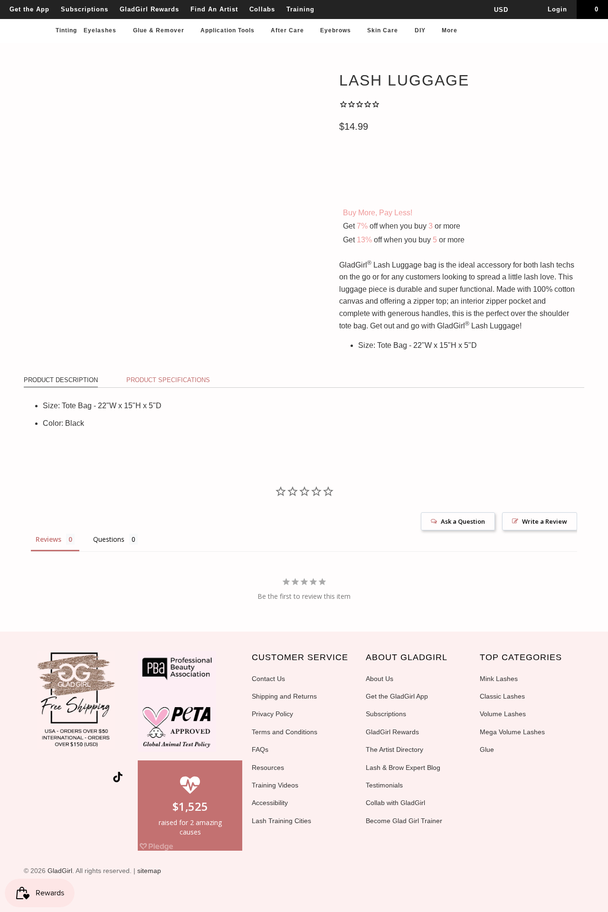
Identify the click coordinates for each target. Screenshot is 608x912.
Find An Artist (214, 9)
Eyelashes (101, 30)
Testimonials (384, 785)
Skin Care (383, 30)
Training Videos (275, 785)
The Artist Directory (394, 749)
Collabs (262, 9)
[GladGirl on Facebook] (52, 779)
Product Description (61, 380)
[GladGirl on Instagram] (103, 779)
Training (300, 9)
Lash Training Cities (281, 821)
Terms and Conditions (284, 732)
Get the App (29, 9)
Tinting (66, 30)
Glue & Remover (159, 30)
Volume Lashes (503, 714)
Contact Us (268, 678)
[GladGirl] (29, 20)
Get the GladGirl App (397, 696)
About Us (379, 678)
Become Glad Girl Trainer (404, 821)
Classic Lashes (502, 696)
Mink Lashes (499, 678)
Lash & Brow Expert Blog (403, 767)
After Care (288, 30)
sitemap (149, 870)
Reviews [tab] (48, 539)
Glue (487, 749)
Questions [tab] (108, 539)
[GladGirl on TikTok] (118, 778)
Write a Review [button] (544, 521)
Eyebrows (336, 30)
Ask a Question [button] (463, 521)
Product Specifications (168, 380)
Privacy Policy (272, 714)
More (450, 30)
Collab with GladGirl (395, 802)
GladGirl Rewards (149, 9)
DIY (421, 30)
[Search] (591, 33)
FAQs (260, 749)
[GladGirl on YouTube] (69, 779)
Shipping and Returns (284, 696)
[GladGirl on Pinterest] (86, 779)
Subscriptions (84, 9)
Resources (268, 767)
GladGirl (60, 870)
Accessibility (270, 802)
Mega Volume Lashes (512, 732)
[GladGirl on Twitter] (35, 779)
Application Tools (228, 30)
